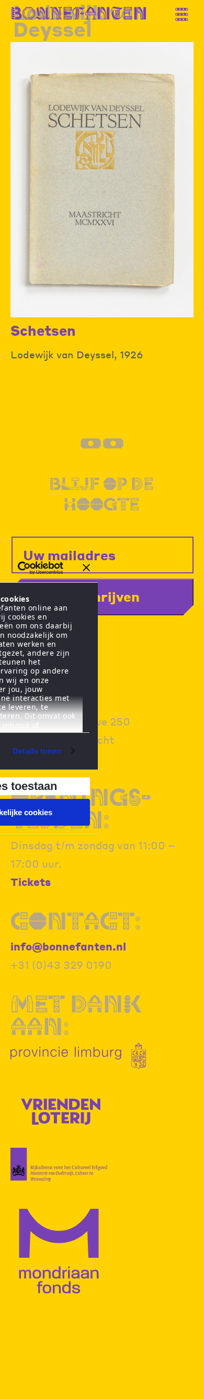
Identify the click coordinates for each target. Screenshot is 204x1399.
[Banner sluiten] (86, 567)
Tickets (30, 882)
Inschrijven (102, 596)
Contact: (75, 921)
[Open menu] (186, 10)
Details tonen (37, 750)
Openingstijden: (80, 808)
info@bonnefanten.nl (68, 946)
